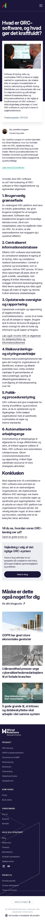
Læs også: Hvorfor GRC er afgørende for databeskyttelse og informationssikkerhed (21, 339)
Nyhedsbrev (7, 852)
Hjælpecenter (8, 861)
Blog (4, 838)
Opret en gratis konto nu (14, 537)
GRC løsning (7, 748)
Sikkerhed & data (9, 776)
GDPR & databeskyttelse (13, 753)
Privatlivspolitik (9, 881)
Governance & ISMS (11, 757)
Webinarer (6, 843)
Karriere (5, 819)
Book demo (7, 800)
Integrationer (8, 781)
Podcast (5, 847)
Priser (4, 795)
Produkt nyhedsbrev (11, 857)
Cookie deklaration (10, 885)
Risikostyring (7, 762)
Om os (5, 814)
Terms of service (9, 890)
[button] (40, 6)
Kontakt (5, 823)
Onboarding (7, 771)
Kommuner (6, 767)
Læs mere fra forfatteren (13, 167)
